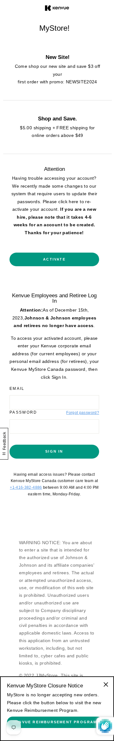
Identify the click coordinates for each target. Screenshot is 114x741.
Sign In (54, 451)
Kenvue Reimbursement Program (55, 722)
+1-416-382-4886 (26, 487)
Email (17, 388)
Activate (54, 259)
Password (23, 412)
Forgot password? (82, 412)
